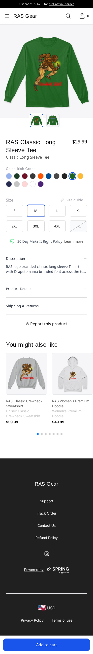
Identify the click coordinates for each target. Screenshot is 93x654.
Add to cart (46, 645)
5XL (78, 226)
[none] (71, 200)
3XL (36, 226)
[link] (26, 373)
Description (15, 258)
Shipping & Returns (22, 306)
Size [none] (9, 200)
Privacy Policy (32, 620)
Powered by (34, 569)
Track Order (46, 513)
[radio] (14, 211)
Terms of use (62, 620)
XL (78, 210)
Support (46, 501)
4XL (57, 226)
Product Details (18, 288)
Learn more (73, 241)
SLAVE (38, 4)
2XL (14, 226)
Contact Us (46, 525)
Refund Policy (46, 538)
